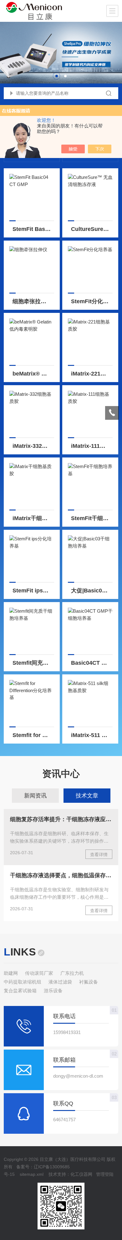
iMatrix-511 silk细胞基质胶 (92, 735)
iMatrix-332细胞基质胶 (33, 446)
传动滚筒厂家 (39, 973)
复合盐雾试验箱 (20, 990)
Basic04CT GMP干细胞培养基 (92, 663)
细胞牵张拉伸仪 (32, 301)
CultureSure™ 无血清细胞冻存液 (92, 229)
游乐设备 (53, 990)
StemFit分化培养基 (92, 301)
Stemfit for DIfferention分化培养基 (33, 735)
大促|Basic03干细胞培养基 (92, 590)
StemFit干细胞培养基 (92, 518)
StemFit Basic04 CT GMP (33, 229)
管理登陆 (105, 1174)
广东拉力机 (72, 973)
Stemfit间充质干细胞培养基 (33, 663)
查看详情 (99, 854)
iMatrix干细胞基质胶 (33, 518)
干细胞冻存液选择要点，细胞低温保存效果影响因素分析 (61, 875)
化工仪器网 (81, 1174)
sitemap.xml (31, 1174)
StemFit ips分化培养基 (33, 590)
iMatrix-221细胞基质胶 (92, 374)
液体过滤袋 (60, 981)
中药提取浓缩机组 (22, 981)
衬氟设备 (88, 981)
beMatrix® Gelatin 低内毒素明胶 (33, 374)
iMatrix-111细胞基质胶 (92, 446)
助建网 (11, 973)
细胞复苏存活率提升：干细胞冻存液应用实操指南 (61, 819)
